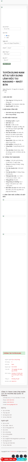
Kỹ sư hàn (5, 430)
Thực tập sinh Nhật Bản (9, 443)
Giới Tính (5, 33)
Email (4, 48)
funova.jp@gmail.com (12, 404)
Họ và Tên (6, 26)
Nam (8, 35)
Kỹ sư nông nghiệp (7, 434)
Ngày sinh (5, 41)
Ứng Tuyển (6, 63)
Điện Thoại (6, 52)
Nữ (8, 37)
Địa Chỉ (5, 58)
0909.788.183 (10, 402)
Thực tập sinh (6, 412)
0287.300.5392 (10, 400)
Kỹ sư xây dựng (7, 432)
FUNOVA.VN (13, 451)
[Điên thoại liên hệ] (25, 459)
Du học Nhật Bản (7, 417)
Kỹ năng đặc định (7, 415)
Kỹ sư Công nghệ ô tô (8, 427)
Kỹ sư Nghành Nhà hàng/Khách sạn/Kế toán (14, 438)
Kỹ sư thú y (5, 436)
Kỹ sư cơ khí (6, 423)
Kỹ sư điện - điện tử (8, 425)
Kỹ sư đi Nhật (6, 410)
